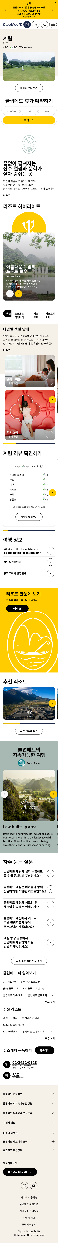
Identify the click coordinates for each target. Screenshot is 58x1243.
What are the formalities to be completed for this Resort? (22, 550)
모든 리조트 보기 (29, 731)
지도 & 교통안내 (12, 563)
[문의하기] (44, 24)
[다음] (18, 293)
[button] (30, 371)
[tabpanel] (29, 256)
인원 (29, 111)
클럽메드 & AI (29, 1224)
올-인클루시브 (10, 988)
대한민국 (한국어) (17, 1172)
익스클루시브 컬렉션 (33, 988)
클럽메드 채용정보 (12, 1150)
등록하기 (44, 1050)
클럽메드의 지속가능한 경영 (17, 1103)
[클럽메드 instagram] (24, 1185)
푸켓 (5, 1018)
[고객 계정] (35, 24)
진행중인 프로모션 (30, 982)
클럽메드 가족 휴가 (13, 995)
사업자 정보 (9, 1122)
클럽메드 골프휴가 (37, 995)
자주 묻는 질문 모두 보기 (29, 961)
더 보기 (7, 195)
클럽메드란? (9, 982)
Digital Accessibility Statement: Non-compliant (29, 1233)
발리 (15, 1018)
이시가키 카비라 (30, 1018)
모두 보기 (50, 1002)
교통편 (46, 111)
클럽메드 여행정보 (12, 1094)
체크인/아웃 (11, 111)
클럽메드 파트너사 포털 (15, 1141)
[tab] (7, 315)
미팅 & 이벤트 (10, 1133)
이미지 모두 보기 (29, 88)
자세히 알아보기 (29, 517)
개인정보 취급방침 (29, 1211)
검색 (26, 120)
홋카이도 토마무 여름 (34, 1031)
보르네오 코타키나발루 (15, 1025)
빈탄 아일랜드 (10, 1031)
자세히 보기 (17, 608)
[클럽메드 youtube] (33, 1185)
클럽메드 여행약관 (29, 1204)
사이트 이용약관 (29, 1197)
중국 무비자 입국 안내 (15, 574)
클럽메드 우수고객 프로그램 (17, 1113)
